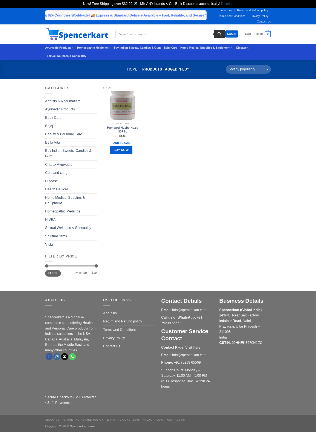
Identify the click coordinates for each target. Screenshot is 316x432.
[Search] (219, 34)
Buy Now (121, 150)
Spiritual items (56, 236)
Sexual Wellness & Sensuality (66, 55)
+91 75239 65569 (187, 362)
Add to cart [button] (122, 143)
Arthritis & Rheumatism (62, 101)
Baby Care (170, 47)
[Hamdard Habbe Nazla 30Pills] (122, 105)
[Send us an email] (64, 356)
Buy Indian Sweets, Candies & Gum (137, 47)
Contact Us (264, 21)
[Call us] (72, 356)
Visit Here (192, 347)
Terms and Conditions (231, 16)
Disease (241, 47)
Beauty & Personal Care (63, 134)
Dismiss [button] (227, 4)
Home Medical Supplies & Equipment (205, 47)
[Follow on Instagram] (56, 356)
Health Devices (57, 189)
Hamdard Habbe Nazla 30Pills (122, 129)
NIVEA (50, 219)
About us (226, 10)
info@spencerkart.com (189, 310)
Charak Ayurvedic (58, 164)
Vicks (49, 244)
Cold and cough (57, 173)
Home (132, 69)
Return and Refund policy (252, 10)
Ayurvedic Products (58, 47)
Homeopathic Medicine (92, 47)
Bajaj (49, 126)
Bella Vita (52, 142)
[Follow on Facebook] (49, 356)
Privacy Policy (259, 16)
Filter (52, 273)
